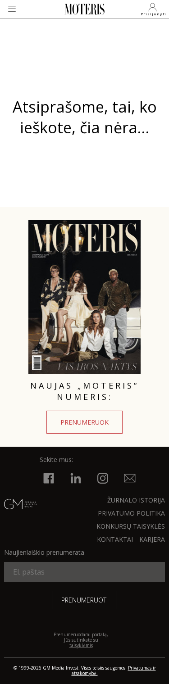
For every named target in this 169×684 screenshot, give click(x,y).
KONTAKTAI (115, 539)
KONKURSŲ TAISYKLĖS (130, 526)
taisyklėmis (81, 645)
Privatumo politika (131, 513)
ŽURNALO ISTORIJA (136, 500)
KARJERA (152, 539)
